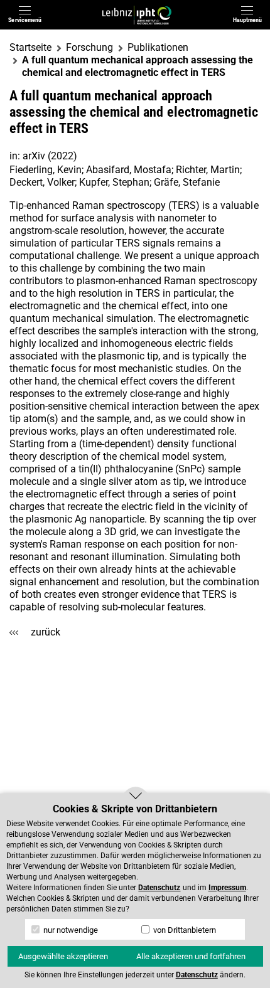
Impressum (227, 887)
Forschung (89, 47)
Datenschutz (159, 887)
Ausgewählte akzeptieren (63, 956)
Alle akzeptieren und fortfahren (191, 956)
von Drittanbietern (183, 930)
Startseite (30, 47)
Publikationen (157, 47)
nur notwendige (69, 930)
